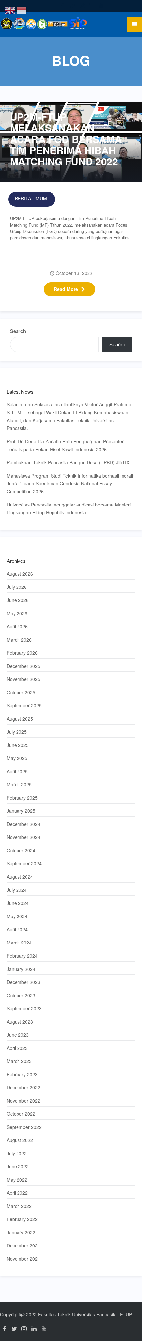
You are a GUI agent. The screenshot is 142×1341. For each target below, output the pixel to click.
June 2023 (18, 1034)
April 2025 (17, 771)
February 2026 (22, 652)
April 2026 (17, 626)
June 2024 (18, 903)
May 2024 (17, 916)
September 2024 (24, 863)
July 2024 (17, 890)
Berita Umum (31, 198)
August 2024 (20, 876)
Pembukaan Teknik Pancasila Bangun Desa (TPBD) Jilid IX (68, 462)
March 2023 (19, 1061)
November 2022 (23, 1100)
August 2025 (20, 718)
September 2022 (24, 1127)
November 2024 (23, 837)
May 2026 (17, 613)
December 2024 (23, 824)
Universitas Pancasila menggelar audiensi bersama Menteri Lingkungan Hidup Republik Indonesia (69, 508)
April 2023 (17, 1048)
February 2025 (22, 797)
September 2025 (24, 705)
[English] (10, 9)
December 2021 (23, 1245)
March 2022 (19, 1206)
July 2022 (17, 1153)
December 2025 (23, 666)
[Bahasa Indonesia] (21, 9)
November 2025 (23, 679)
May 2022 (17, 1179)
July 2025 (17, 731)
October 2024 (21, 850)
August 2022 (20, 1140)
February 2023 (22, 1074)
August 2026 (20, 573)
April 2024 (17, 929)
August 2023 (20, 1021)
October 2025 (21, 692)
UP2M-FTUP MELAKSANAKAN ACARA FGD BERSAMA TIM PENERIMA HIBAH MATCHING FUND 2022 (66, 138)
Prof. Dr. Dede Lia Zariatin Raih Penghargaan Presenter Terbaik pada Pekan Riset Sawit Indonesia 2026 (65, 445)
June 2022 (18, 1166)
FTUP (126, 1314)
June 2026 (18, 600)
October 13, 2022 (74, 273)
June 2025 (18, 745)
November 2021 (23, 1258)
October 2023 (21, 995)
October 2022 (21, 1113)
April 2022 (17, 1193)
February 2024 (22, 955)
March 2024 (19, 942)
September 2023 (24, 1008)
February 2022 (22, 1219)
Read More (66, 289)
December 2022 (23, 1087)
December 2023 (23, 982)
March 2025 (19, 784)
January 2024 (21, 969)
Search (18, 331)
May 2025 (17, 758)
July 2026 (17, 587)
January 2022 (21, 1232)
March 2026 (19, 639)
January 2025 (21, 810)
